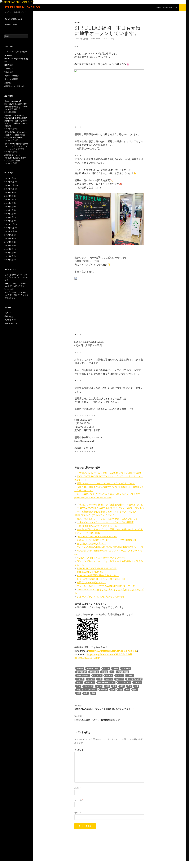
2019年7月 (8, 242)
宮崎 (112, 690)
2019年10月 (9, 231)
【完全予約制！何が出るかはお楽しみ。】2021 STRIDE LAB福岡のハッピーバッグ (15, 135)
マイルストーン (124, 682)
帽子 (127, 690)
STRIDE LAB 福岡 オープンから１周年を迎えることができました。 (105, 707)
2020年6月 (8, 203)
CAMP (115, 668)
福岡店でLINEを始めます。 (91, 582)
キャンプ (91, 679)
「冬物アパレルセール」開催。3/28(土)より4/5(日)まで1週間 (109, 472)
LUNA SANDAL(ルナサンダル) (16, 59)
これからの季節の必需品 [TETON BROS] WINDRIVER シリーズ (110, 547)
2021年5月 (8, 178)
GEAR (6, 55)
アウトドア (97, 675)
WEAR (6, 72)
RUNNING (94, 672)
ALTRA (106, 668)
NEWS (77, 23)
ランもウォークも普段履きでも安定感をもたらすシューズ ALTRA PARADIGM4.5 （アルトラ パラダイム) (109, 512)
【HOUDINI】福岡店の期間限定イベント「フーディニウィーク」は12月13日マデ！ (16, 146)
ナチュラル (90, 682)
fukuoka (95, 39)
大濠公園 (104, 690)
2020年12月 (9, 182)
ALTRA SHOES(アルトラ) (14, 52)
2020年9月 (8, 192)
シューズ (109, 679)
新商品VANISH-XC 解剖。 (90, 571)
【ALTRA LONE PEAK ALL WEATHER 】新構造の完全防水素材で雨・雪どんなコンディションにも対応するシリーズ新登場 (15, 120)
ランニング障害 (10, 79)
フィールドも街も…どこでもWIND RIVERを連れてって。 (107, 586)
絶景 (86, 693)
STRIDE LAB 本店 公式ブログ (166, 7)
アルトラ (109, 675)
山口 (120, 690)
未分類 (7, 83)
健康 (122, 686)
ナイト (79, 682)
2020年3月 (8, 213)
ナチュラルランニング (106, 682)
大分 (129, 686)
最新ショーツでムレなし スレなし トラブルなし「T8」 (106, 483)
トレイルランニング (134, 679)
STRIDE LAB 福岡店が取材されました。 (98, 575)
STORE (7, 68)
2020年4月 (8, 210)
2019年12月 (9, 224)
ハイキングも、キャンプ (90, 529)
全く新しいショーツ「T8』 (91, 543)
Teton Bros (123, 672)
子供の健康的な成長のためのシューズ (97, 525)
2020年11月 (9, 185)
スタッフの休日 (10, 75)
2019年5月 (8, 249)
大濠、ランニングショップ (86, 690)
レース (99, 686)
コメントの (10, 320)
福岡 (78, 693)
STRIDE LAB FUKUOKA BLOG (22, 7)
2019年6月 (8, 245)
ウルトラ (80, 679)
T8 (112, 672)
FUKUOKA (126, 668)
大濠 (136, 686)
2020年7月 (8, 199)
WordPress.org (10, 323)
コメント (79, 749)
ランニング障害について (13, 19)
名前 (77, 787)
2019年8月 (8, 238)
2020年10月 (9, 189)
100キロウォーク (93, 668)
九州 (107, 686)
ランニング (88, 686)
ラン (78, 686)
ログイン (8, 313)
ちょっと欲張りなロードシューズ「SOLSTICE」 (102, 578)
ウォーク (130, 675)
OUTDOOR (81, 672)
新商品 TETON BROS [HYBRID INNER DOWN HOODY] (106, 540)
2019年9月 (8, 235)
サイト (78, 812)
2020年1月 (8, 221)
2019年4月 (8, 252)
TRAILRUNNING (83, 675)
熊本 (135, 690)
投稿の (8, 316)
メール (78, 800)
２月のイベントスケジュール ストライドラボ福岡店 (105, 522)
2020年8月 (8, 196)
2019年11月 (9, 228)
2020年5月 (8, 206)
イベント (119, 675)
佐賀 (114, 686)
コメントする (109, 39)
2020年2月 (8, 217)
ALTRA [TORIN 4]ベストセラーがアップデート (101, 557)
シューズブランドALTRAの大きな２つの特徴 (100, 596)
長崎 (93, 693)
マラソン (137, 682)
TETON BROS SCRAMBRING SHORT (97, 568)
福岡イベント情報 (10, 24)
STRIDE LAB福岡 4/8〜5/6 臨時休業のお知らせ (97, 718)
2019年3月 (8, 256)
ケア (99, 679)
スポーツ (119, 679)
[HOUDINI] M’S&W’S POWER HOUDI (97, 536)
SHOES (104, 672)
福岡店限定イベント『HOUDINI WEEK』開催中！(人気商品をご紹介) (16, 158)
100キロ (80, 668)
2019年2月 (8, 259)
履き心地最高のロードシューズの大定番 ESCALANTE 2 (107, 518)
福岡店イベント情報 (12, 86)
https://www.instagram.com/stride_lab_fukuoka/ (112, 650)
